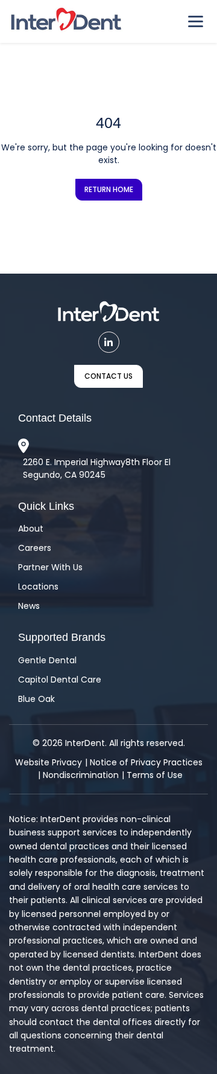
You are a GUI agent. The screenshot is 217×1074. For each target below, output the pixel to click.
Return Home (108, 189)
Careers (34, 548)
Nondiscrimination (81, 775)
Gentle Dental (47, 660)
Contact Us (108, 376)
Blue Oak (36, 699)
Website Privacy (48, 762)
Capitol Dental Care (59, 680)
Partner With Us (50, 567)
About (30, 529)
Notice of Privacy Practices (146, 762)
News (29, 606)
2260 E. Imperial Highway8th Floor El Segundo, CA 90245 (97, 468)
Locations (38, 586)
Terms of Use (155, 775)
